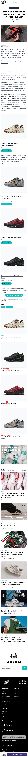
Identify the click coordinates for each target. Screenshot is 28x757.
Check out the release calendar (14, 295)
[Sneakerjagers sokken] (14, 454)
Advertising (16, 696)
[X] (25, 681)
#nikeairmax (10, 306)
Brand (2, 521)
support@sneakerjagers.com (11, 740)
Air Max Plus (4, 63)
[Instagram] (20, 681)
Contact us (4, 711)
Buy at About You (17, 754)
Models (4, 693)
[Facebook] (22, 681)
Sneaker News (14, 8)
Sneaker (5, 500)
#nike (3, 306)
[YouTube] (20, 683)
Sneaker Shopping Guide (8, 698)
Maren (4, 528)
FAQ (3, 713)
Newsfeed (4, 550)
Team (2, 491)
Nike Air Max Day (6, 696)
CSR (3, 716)
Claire (4, 613)
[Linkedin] (25, 683)
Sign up (24, 668)
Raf (4, 587)
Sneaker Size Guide (6, 701)
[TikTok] (22, 683)
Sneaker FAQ (4, 608)
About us (16, 691)
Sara (4, 558)
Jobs (15, 693)
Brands (4, 691)
